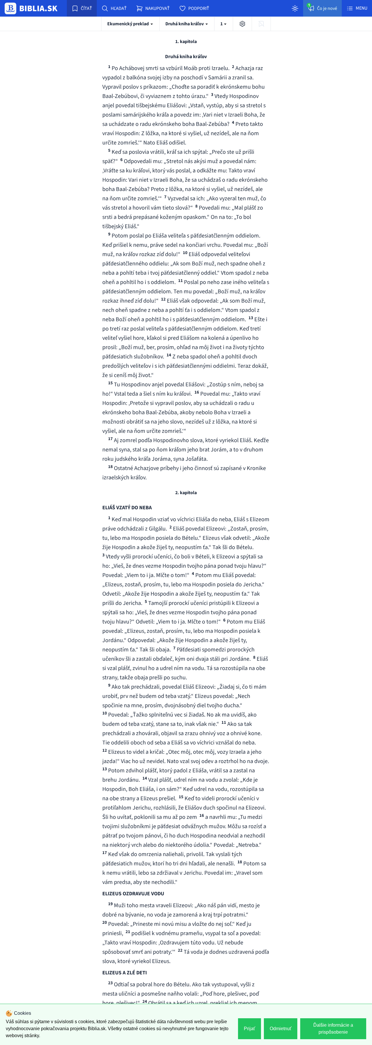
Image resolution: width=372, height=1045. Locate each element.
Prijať (249, 1028)
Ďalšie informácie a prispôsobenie (333, 1029)
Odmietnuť (280, 1028)
